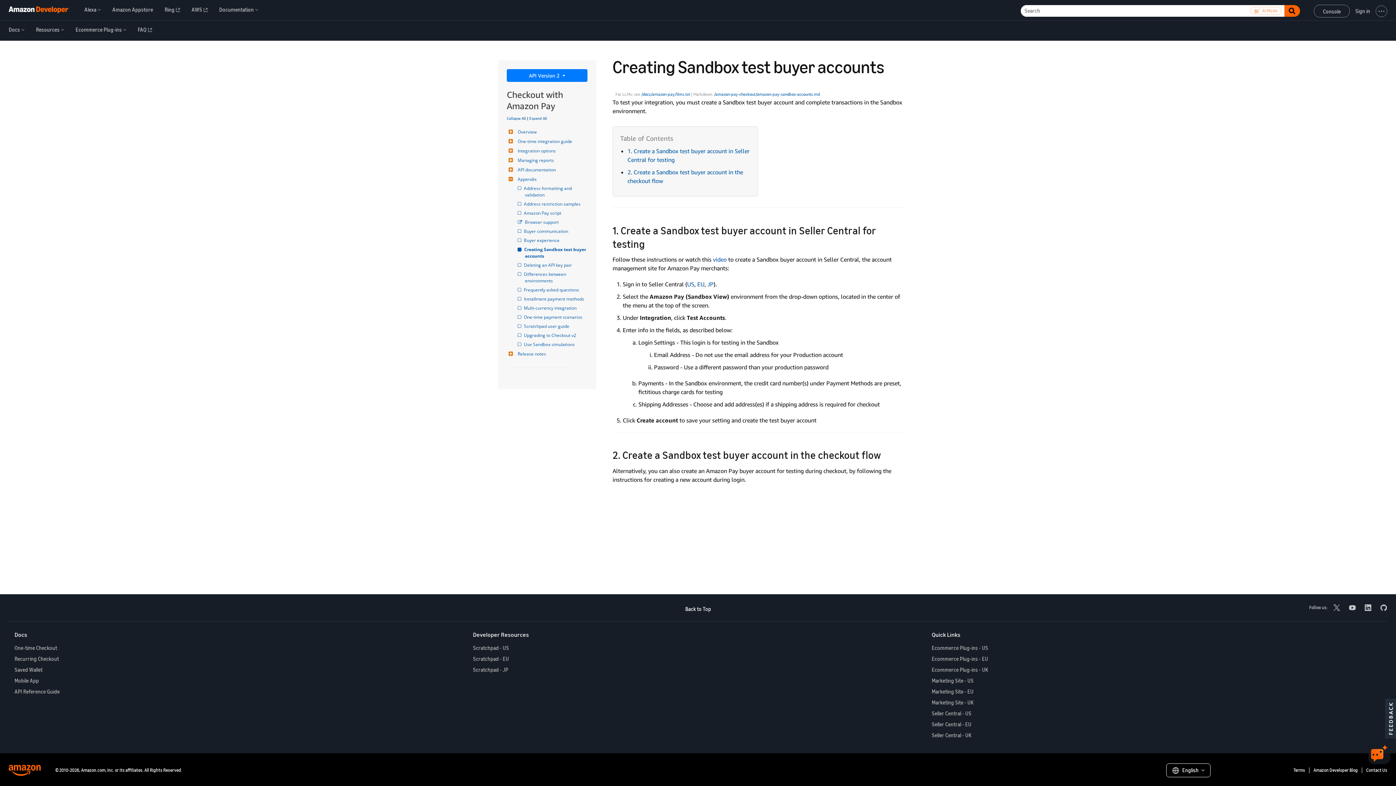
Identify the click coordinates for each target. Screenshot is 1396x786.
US (690, 284)
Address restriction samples (553, 204)
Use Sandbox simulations (550, 344)
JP (710, 284)
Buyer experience (542, 240)
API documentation (537, 170)
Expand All (538, 118)
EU (701, 284)
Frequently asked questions (552, 290)
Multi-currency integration (551, 308)
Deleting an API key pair (548, 265)
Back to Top (698, 609)
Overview (527, 132)
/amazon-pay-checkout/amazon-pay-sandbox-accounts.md (767, 94)
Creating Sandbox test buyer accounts (556, 252)
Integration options (537, 151)
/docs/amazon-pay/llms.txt (665, 94)
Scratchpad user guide (547, 326)
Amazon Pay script (543, 213)
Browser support (542, 222)
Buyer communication (546, 231)
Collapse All (516, 118)
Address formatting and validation (549, 191)
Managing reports (536, 160)
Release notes (532, 354)
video (720, 259)
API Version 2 (545, 75)
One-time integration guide (545, 141)
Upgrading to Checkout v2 (550, 335)
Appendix (527, 179)
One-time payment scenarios (553, 317)
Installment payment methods (554, 299)
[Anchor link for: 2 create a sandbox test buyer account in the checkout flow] (886, 454)
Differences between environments (546, 277)
